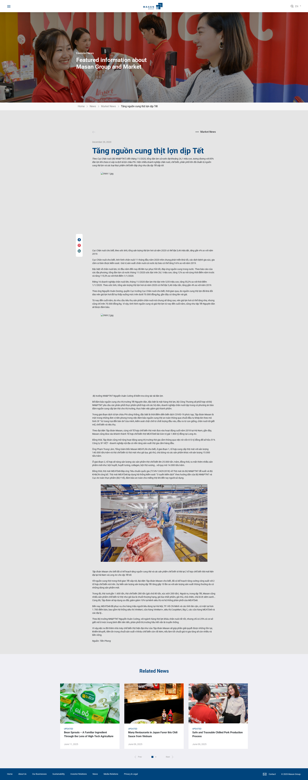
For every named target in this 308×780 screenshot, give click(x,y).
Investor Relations (78, 774)
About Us (22, 774)
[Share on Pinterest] (79, 245)
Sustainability (58, 774)
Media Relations (111, 774)
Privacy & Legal (131, 774)
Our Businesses (39, 774)
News (93, 106)
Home (81, 106)
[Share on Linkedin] (79, 251)
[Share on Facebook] (79, 239)
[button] (138, 756)
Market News (108, 106)
